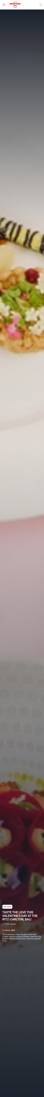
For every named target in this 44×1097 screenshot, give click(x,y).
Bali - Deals (7, 907)
